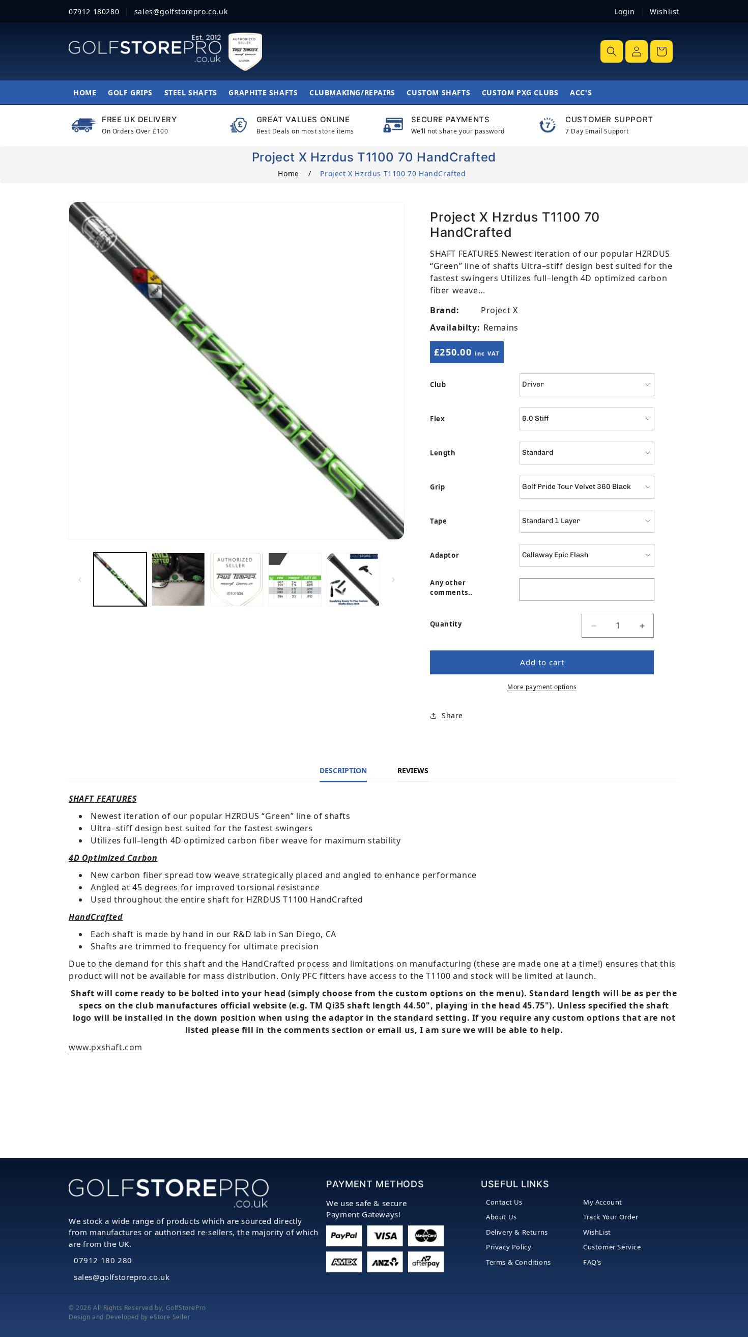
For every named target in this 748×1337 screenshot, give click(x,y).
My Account (602, 1202)
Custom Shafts (438, 92)
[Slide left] (80, 579)
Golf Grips (130, 92)
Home (84, 92)
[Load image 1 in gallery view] (120, 579)
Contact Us (504, 1202)
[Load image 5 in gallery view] (353, 579)
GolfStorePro (186, 1307)
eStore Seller (170, 1317)
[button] (611, 51)
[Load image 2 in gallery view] (178, 579)
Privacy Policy (508, 1246)
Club (438, 384)
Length (443, 452)
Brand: (444, 310)
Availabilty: (455, 327)
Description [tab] (343, 770)
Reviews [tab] (412, 770)
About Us (501, 1216)
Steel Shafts (190, 92)
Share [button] (452, 716)
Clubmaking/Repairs (352, 92)
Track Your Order (611, 1216)
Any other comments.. (451, 587)
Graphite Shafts (263, 92)
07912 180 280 (103, 1260)
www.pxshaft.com (105, 1047)
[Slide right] (393, 579)
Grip (437, 487)
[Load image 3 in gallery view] (236, 579)
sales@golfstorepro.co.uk (121, 1277)
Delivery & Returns (517, 1232)
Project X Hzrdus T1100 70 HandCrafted (393, 173)
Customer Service (612, 1246)
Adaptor (444, 555)
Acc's (581, 92)
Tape (438, 521)
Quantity (446, 624)
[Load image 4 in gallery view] (294, 579)
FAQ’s (592, 1262)
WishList (597, 1232)
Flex (437, 418)
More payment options (542, 687)
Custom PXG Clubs (520, 92)
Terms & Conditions (518, 1262)
